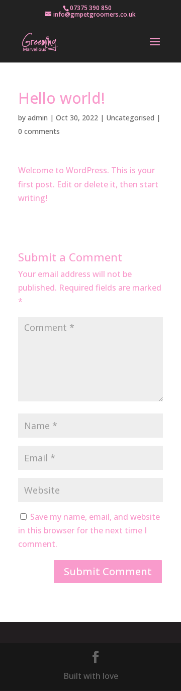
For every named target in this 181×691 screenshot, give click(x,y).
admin (38, 117)
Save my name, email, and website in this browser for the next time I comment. (89, 530)
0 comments (39, 131)
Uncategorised (130, 117)
